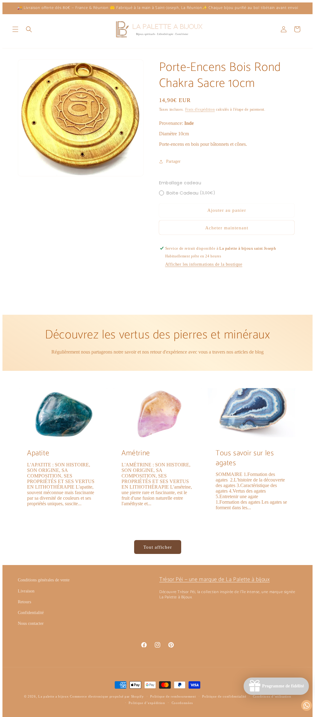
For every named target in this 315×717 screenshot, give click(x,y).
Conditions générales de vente (44, 580)
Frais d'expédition (200, 109)
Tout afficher (157, 547)
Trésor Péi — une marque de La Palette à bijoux (214, 579)
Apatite (38, 453)
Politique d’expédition (147, 703)
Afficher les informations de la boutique (203, 264)
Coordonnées (182, 703)
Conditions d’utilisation (272, 696)
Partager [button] (173, 161)
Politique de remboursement (173, 696)
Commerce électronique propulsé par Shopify (107, 696)
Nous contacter (31, 623)
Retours (24, 602)
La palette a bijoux (53, 696)
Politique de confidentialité (224, 696)
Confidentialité (31, 612)
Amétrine (136, 453)
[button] (15, 29)
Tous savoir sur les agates (245, 458)
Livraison (26, 591)
